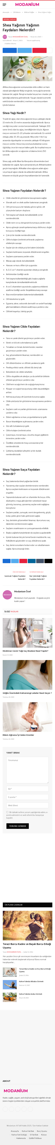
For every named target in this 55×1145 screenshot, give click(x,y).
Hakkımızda (21, 1138)
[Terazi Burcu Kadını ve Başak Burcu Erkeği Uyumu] (27, 925)
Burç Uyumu (42, 1131)
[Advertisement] (27, 869)
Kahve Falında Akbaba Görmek (31, 981)
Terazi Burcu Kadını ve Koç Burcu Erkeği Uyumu (35, 970)
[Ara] (51, 5)
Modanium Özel (20, 37)
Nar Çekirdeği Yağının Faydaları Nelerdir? (38, 578)
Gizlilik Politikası (35, 1138)
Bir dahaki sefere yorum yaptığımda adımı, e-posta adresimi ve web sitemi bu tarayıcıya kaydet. (27, 815)
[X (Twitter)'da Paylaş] (24, 50)
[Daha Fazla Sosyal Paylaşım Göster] (49, 50)
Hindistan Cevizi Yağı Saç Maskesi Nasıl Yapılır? (25, 651)
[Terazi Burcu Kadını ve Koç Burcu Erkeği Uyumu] (10, 972)
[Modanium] (27, 5)
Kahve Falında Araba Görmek (30, 994)
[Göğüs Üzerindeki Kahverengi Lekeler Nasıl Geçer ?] (27, 675)
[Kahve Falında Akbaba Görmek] (10, 984)
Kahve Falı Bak (28, 1131)
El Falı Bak (34, 1135)
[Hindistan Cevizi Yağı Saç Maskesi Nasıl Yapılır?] (27, 633)
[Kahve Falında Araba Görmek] (10, 997)
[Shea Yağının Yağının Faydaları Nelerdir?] (27, 68)
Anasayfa (15, 1131)
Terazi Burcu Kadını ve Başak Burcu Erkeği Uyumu (27, 946)
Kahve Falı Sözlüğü (19, 1135)
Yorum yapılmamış (33, 40)
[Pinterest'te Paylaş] (39, 50)
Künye (44, 1135)
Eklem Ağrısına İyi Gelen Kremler (18, 735)
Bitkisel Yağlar (9, 19)
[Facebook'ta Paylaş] (10, 50)
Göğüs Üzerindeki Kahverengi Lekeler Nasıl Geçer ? (27, 693)
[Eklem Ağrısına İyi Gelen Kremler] (27, 717)
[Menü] (4, 5)
